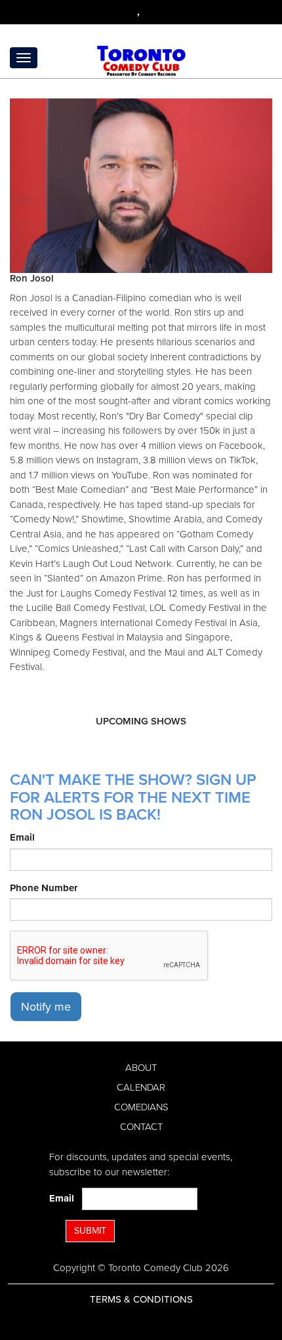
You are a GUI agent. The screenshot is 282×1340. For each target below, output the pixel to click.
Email (22, 837)
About (141, 1068)
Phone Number (43, 888)
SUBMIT (90, 1230)
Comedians (141, 1107)
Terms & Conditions (141, 1299)
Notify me (46, 1006)
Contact (141, 1127)
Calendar (141, 1087)
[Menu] (23, 57)
